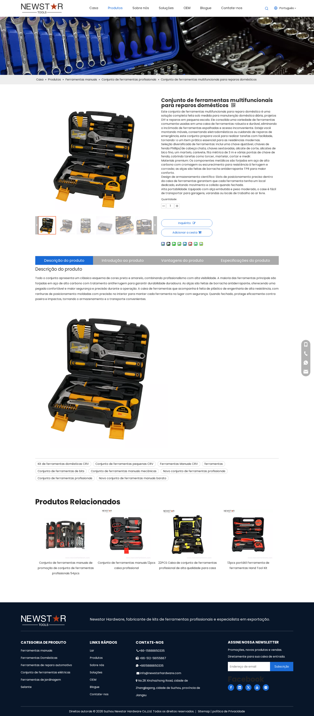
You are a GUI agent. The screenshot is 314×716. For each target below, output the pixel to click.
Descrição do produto (64, 260)
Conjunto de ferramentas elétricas (45, 672)
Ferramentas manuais (36, 650)
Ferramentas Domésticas (39, 658)
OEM (93, 680)
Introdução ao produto (123, 260)
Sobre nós (97, 665)
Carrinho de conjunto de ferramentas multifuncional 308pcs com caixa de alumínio (248, 568)
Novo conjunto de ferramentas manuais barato (132, 478)
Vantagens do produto (182, 260)
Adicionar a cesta (184, 232)
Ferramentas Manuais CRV (179, 464)
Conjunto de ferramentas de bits (61, 471)
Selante (26, 687)
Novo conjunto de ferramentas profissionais (194, 471)
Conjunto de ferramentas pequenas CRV (124, 464)
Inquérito (184, 223)
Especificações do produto (245, 260)
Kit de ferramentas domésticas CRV (63, 464)
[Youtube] (257, 687)
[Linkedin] (240, 687)
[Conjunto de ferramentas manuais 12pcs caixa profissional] (65, 534)
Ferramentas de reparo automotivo (46, 665)
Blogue (94, 687)
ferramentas (213, 464)
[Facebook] (231, 687)
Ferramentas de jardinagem (41, 680)
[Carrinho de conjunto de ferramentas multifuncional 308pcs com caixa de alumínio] (248, 534)
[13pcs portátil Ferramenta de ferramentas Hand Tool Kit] (187, 534)
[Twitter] (248, 687)
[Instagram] (266, 687)
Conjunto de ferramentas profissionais (65, 478)
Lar (92, 650)
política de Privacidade (228, 711)
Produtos (96, 658)
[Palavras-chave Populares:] (266, 8)
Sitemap (204, 711)
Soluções (96, 672)
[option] (65, 540)
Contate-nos (99, 694)
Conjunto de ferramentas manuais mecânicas (123, 471)
